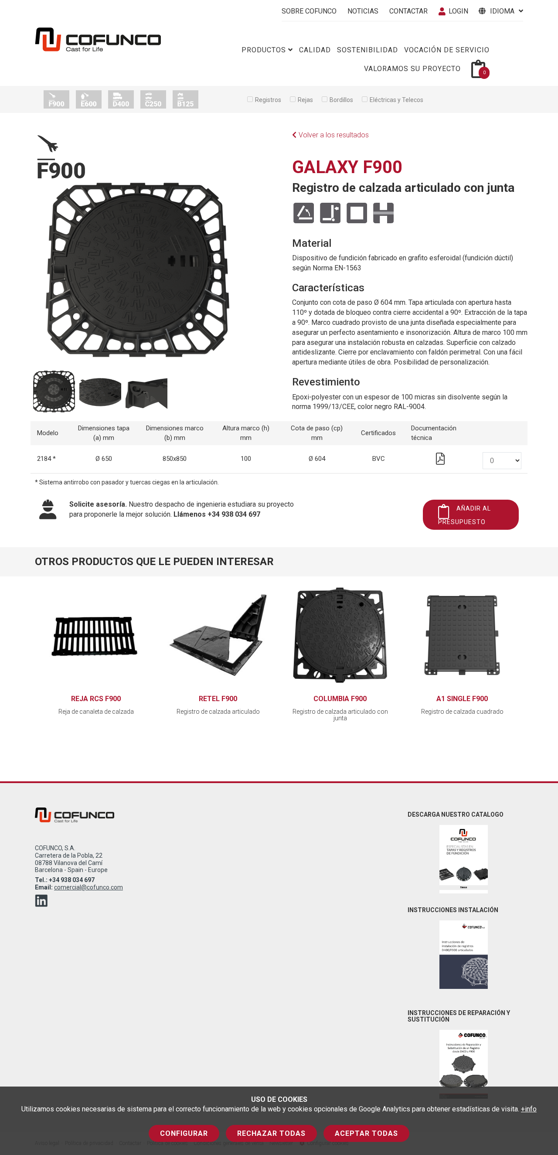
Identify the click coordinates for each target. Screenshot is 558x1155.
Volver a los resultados (334, 135)
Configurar (184, 1133)
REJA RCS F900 (96, 699)
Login (458, 11)
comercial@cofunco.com (88, 887)
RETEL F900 (218, 699)
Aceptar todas (366, 1133)
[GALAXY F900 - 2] (54, 394)
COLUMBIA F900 (340, 699)
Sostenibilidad (367, 50)
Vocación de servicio (447, 50)
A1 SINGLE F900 (462, 699)
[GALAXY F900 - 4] (146, 394)
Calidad (315, 50)
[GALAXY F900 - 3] (100, 394)
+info (529, 1109)
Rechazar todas (271, 1133)
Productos (264, 50)
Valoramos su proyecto (412, 69)
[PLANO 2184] (440, 461)
